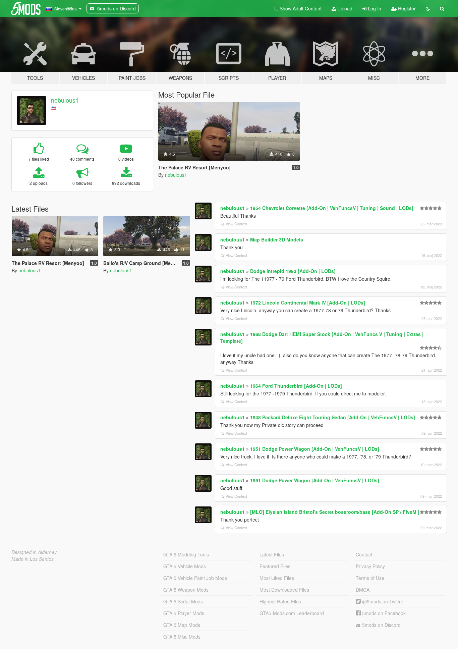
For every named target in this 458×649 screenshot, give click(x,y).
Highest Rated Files (280, 601)
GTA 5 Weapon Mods (186, 589)
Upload (344, 8)
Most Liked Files (277, 578)
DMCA (362, 589)
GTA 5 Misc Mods (182, 636)
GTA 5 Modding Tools (186, 554)
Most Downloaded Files (284, 589)
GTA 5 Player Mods (183, 613)
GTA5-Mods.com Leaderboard (292, 613)
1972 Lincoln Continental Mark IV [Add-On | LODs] (307, 302)
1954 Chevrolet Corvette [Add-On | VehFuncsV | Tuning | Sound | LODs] (331, 208)
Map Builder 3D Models (276, 239)
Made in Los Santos (32, 558)
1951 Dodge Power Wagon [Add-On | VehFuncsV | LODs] (314, 448)
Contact (364, 554)
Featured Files (275, 566)
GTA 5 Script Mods (183, 601)
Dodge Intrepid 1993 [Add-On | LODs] (293, 271)
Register (406, 8)
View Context (236, 223)
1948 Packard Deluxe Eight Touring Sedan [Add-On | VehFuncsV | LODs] (332, 417)
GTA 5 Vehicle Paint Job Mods (195, 578)
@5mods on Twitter (382, 601)
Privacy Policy (370, 566)
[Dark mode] (428, 8)
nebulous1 (65, 100)
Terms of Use (370, 578)
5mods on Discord (381, 624)
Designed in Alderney (34, 552)
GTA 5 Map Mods (181, 624)
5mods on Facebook (383, 613)
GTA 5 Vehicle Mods (184, 566)
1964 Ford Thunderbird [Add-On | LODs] (296, 385)
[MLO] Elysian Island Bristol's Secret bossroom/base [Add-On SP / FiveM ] (334, 511)
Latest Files (272, 554)
